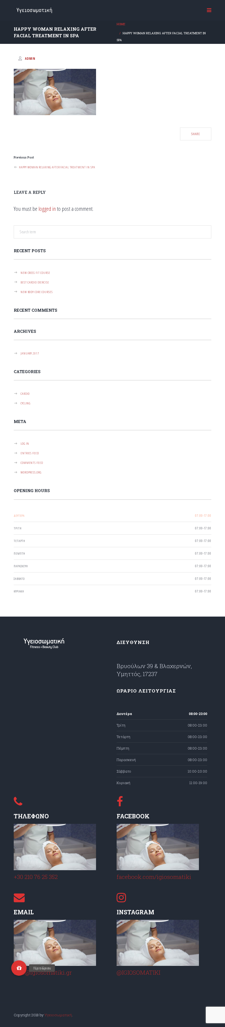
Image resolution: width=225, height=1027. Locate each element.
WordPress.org (31, 472)
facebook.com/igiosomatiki (154, 877)
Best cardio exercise (35, 282)
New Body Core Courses (36, 292)
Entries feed (30, 453)
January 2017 (30, 353)
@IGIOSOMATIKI (138, 972)
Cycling (25, 403)
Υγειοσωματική (58, 1014)
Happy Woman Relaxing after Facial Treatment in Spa (56, 167)
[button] (19, 968)
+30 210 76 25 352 (36, 877)
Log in (25, 443)
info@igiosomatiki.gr (43, 972)
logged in (47, 208)
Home (121, 24)
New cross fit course (35, 272)
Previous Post (24, 157)
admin (30, 58)
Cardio (25, 393)
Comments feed (32, 462)
